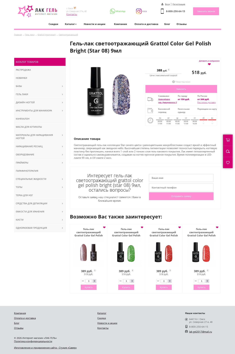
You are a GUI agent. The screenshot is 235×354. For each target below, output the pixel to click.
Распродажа (23, 69)
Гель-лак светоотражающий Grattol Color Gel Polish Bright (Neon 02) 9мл (126, 232)
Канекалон (22, 118)
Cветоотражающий (68, 34)
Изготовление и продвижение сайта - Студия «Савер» (45, 347)
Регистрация (178, 4)
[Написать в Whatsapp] (118, 11)
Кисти (20, 219)
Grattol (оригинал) (47, 34)
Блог (167, 24)
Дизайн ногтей (25, 102)
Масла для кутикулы (29, 126)
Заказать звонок (206, 11)
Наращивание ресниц (29, 146)
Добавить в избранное (209, 63)
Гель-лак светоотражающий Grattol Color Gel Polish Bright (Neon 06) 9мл (164, 232)
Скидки (53, 24)
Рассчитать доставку (206, 102)
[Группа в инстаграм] (140, 11)
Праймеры (22, 162)
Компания (120, 24)
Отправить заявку (181, 196)
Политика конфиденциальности (33, 341)
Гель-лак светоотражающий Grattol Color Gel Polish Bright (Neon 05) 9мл (201, 232)
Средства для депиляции (31, 203)
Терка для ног (24, 195)
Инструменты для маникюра (34, 110)
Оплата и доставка (146, 24)
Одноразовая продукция (31, 227)
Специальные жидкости (31, 178)
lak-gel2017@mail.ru (200, 331)
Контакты (71, 14)
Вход (167, 4)
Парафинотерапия (27, 170)
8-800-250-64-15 (175, 11)
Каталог (101, 313)
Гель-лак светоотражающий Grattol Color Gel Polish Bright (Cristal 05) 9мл (88, 232)
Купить (89, 287)
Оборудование (25, 154)
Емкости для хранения (30, 211)
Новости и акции (94, 24)
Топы (19, 187)
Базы (19, 86)
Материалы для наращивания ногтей (34, 136)
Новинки (21, 77)
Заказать (181, 88)
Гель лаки (30, 34)
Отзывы (181, 24)
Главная (18, 34)
